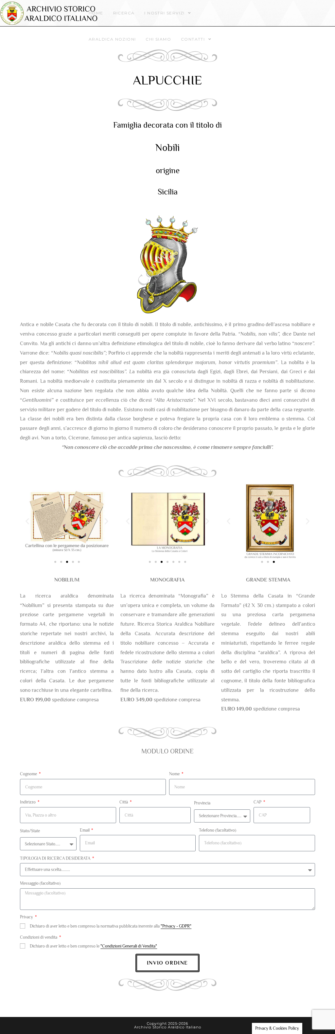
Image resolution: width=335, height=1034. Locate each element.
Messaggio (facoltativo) (40, 883)
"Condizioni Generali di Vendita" (128, 946)
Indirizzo (28, 802)
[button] (27, 521)
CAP (258, 802)
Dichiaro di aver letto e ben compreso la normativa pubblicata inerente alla (110, 926)
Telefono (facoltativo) (217, 830)
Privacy (27, 916)
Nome (175, 773)
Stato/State (30, 830)
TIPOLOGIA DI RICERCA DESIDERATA (55, 858)
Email (85, 830)
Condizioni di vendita (39, 937)
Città (124, 802)
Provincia (202, 803)
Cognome (29, 773)
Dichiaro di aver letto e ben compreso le (93, 946)
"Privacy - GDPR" (176, 926)
